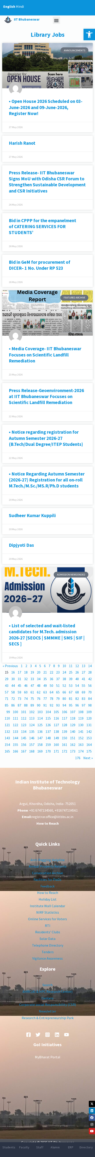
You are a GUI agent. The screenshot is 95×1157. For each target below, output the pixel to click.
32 (26, 679)
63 (45, 692)
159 (48, 744)
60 (26, 692)
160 (56, 744)
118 (72, 718)
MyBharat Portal (47, 1057)
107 (72, 712)
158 (40, 744)
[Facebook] (92, 1118)
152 (81, 738)
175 (89, 751)
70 (90, 692)
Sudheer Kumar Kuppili (32, 515)
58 (13, 692)
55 (83, 685)
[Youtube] (92, 1131)
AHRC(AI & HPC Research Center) (47, 991)
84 (90, 698)
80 (64, 698)
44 (13, 685)
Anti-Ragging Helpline (47, 860)
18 (26, 672)
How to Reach (47, 892)
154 (7, 744)
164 (89, 744)
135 (31, 731)
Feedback (47, 886)
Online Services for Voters (47, 919)
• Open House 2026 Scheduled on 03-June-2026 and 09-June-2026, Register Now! (45, 107)
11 (70, 666)
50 (51, 685)
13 (83, 666)
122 (15, 725)
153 (89, 738)
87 (19, 705)
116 (56, 718)
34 (38, 679)
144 (15, 738)
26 (77, 672)
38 (64, 679)
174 (81, 751)
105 (56, 712)
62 (38, 692)
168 (31, 751)
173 (72, 751)
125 (40, 725)
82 (77, 698)
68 (77, 692)
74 (26, 698)
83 (83, 698)
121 (7, 725)
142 (89, 731)
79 (58, 698)
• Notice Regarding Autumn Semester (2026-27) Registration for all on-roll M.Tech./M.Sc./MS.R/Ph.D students (47, 480)
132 (7, 731)
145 (23, 738)
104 (48, 712)
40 (77, 679)
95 (70, 705)
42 (90, 679)
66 (64, 692)
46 (26, 685)
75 (32, 698)
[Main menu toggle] (86, 8)
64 (51, 692)
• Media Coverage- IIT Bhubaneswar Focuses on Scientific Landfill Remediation (45, 355)
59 (19, 692)
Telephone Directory (47, 945)
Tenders (48, 952)
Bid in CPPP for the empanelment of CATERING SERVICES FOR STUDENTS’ (42, 227)
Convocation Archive (47, 873)
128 (64, 725)
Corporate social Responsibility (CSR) (47, 1004)
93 (58, 705)
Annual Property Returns (47, 866)
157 (31, 744)
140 (72, 731)
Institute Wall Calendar (47, 906)
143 (7, 738)
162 (72, 744)
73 (19, 698)
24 (64, 672)
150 (64, 738)
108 (81, 712)
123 (23, 725)
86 (13, 705)
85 (6, 705)
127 (56, 725)
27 (83, 672)
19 (32, 672)
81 (70, 698)
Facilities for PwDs (47, 879)
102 (31, 712)
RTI (47, 925)
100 (15, 712)
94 (64, 705)
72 (13, 698)
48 (38, 685)
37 (58, 679)
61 (32, 692)
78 (51, 698)
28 (90, 672)
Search (47, 985)
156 (23, 744)
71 (6, 698)
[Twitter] (38, 1034)
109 (89, 712)
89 (32, 705)
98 (90, 705)
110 (7, 718)
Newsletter (47, 1011)
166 (15, 751)
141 (81, 731)
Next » (88, 758)
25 (70, 672)
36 (51, 679)
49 (45, 685)
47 (32, 685)
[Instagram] (92, 1124)
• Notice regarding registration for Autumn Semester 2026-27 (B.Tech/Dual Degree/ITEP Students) (46, 438)
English (9, 6)
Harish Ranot (22, 143)
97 (83, 705)
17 (19, 672)
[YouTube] (66, 1034)
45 (19, 685)
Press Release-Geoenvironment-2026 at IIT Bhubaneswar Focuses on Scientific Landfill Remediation (46, 396)
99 (8, 712)
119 (81, 718)
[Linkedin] (92, 1111)
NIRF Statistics (47, 912)
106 (64, 712)
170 (48, 751)
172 (64, 751)
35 (45, 679)
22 (51, 672)
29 (6, 679)
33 (32, 679)
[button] (89, 34)
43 (6, 685)
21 (45, 672)
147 (40, 738)
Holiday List (48, 899)
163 (81, 744)
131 (89, 725)
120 (89, 718)
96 (77, 705)
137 (48, 731)
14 (90, 666)
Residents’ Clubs (47, 932)
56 (90, 685)
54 (77, 685)
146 (31, 738)
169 (40, 751)
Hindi (20, 6)
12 (77, 666)
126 (48, 725)
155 (15, 744)
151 (72, 738)
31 (19, 679)
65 (58, 692)
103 (40, 712)
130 (81, 725)
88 (26, 705)
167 (23, 751)
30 (13, 679)
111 (15, 718)
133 (15, 731)
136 (40, 731)
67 (70, 692)
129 (72, 725)
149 (56, 738)
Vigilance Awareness (47, 958)
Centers (47, 998)
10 (64, 666)
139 (64, 731)
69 (83, 692)
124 (31, 725)
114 (40, 718)
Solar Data (47, 938)
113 (31, 718)
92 (51, 705)
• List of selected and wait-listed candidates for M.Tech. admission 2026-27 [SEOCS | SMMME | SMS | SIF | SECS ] (47, 635)
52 (64, 685)
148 (48, 738)
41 (83, 679)
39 (70, 679)
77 (45, 698)
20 (38, 672)
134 (23, 731)
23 (58, 672)
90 (38, 705)
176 (77, 758)
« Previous (10, 666)
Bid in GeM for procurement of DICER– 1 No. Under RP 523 (40, 265)
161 (64, 744)
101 (23, 712)
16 (13, 672)
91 (45, 705)
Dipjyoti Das (21, 545)
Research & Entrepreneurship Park (48, 1018)
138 (56, 731)
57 (6, 692)
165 (7, 751)
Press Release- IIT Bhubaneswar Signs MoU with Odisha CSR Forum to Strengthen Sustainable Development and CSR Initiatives (47, 182)
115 (48, 718)
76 (38, 698)
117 (64, 718)
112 (23, 718)
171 (56, 751)
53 (70, 685)
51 (58, 685)
